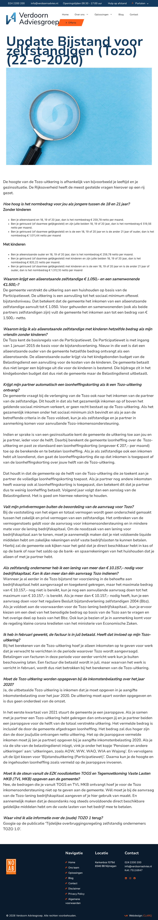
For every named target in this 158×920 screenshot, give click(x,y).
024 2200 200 (16, 3)
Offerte (72, 22)
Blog (121, 14)
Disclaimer (74, 888)
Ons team (73, 867)
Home (65, 14)
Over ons (80, 14)
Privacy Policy (76, 893)
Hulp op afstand (117, 3)
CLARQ (147, 915)
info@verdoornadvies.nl (44, 3)
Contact (134, 14)
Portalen (140, 3)
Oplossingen (101, 14)
